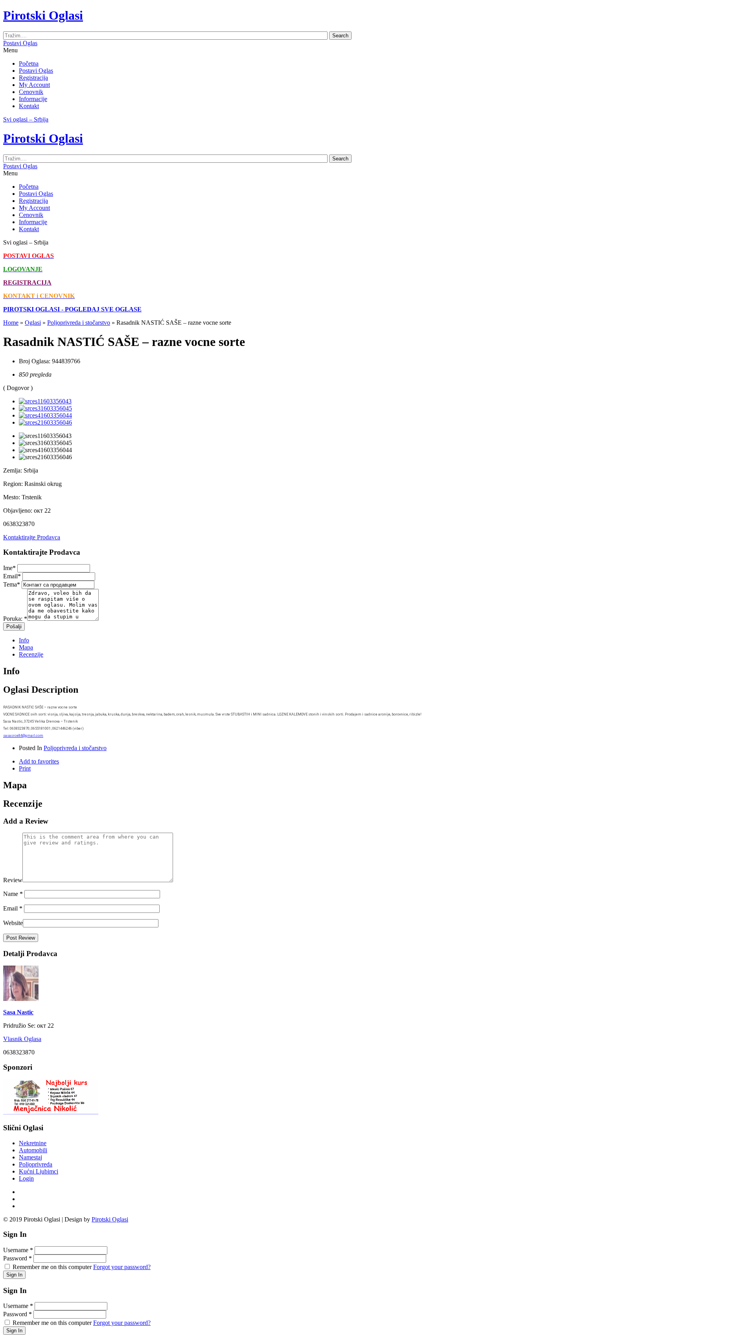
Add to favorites (39, 761)
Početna (29, 63)
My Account (34, 84)
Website (13, 923)
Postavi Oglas (20, 43)
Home (10, 322)
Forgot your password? (122, 1267)
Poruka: (15, 618)
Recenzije (31, 654)
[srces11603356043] (45, 401)
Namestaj (30, 1157)
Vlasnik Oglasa (22, 1039)
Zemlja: (12, 470)
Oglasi (33, 322)
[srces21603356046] (45, 422)
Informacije (33, 99)
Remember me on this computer (52, 1267)
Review (12, 880)
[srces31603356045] (45, 408)
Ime (9, 568)
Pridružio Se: (19, 1025)
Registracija (33, 77)
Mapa (26, 647)
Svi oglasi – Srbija (25, 119)
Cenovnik (31, 91)
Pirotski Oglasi (110, 1219)
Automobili (33, 1150)
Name (13, 893)
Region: (13, 483)
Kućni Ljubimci (38, 1171)
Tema (11, 584)
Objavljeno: (17, 510)
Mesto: (11, 497)
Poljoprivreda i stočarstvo (78, 322)
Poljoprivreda (35, 1164)
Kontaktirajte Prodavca (31, 537)
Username (18, 1250)
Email (12, 576)
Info (24, 640)
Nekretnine (32, 1143)
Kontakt (29, 106)
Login (26, 1178)
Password (17, 1258)
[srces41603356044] (45, 415)
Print (25, 768)
